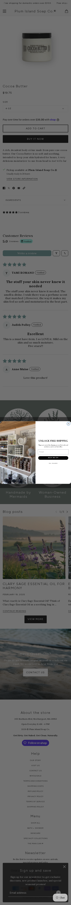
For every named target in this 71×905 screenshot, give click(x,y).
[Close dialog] (68, 423)
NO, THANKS (53, 463)
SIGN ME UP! (53, 458)
